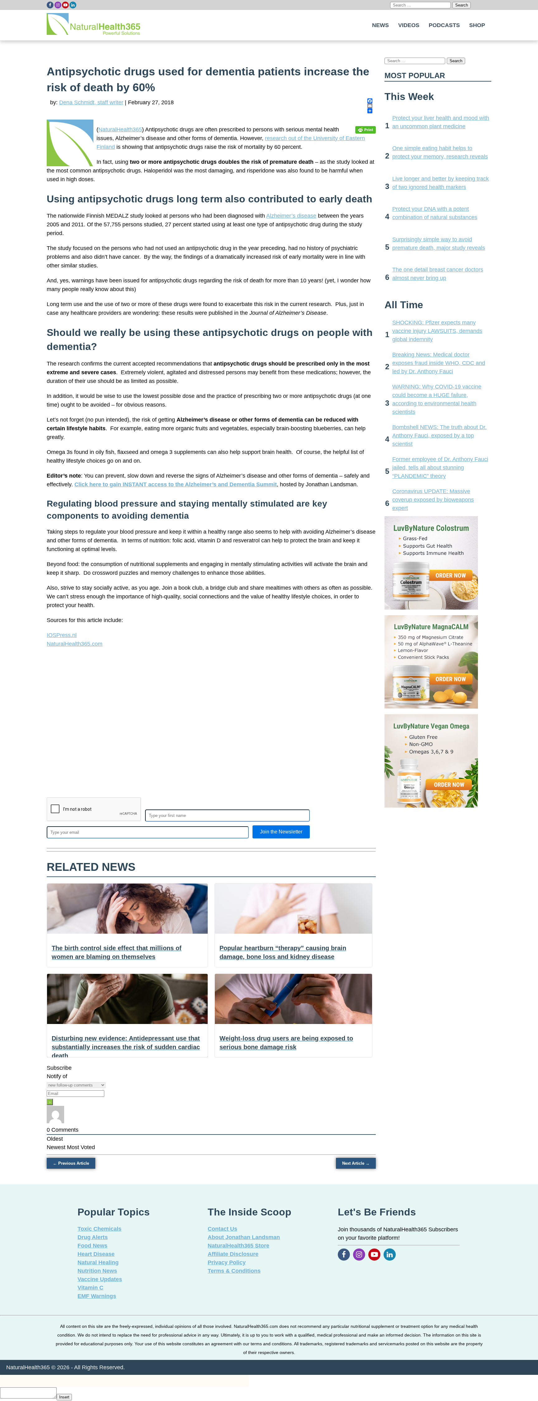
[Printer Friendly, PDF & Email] (365, 129)
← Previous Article (71, 1163)
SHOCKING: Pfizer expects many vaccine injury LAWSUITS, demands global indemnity (437, 330)
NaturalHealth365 (120, 129)
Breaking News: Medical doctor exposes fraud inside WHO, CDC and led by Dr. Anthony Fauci (438, 363)
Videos (408, 25)
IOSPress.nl (62, 635)
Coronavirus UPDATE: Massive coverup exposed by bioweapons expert (433, 499)
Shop (477, 25)
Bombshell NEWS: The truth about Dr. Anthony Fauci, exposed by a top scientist (439, 435)
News (380, 25)
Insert (64, 1397)
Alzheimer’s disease (291, 216)
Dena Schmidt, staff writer (91, 102)
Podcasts (444, 25)
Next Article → (356, 1163)
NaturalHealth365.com (74, 644)
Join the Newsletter (281, 831)
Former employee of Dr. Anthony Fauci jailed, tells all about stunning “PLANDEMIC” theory (440, 467)
